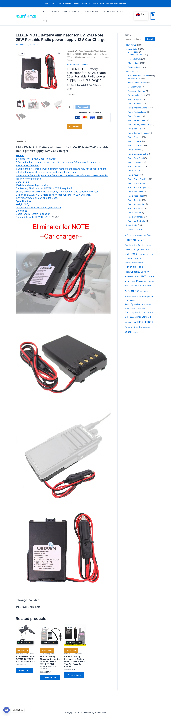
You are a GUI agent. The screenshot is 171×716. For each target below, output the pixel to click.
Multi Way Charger (130, 296)
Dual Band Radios (133, 258)
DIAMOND (145, 249)
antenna (140, 235)
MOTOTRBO (144, 291)
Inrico (133, 281)
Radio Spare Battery (135, 304)
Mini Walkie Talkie (143, 285)
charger (148, 245)
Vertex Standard (143, 317)
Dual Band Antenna (146, 254)
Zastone (135, 332)
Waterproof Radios (133, 327)
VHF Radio (128, 323)
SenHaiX (148, 304)
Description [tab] (21, 141)
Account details (70, 11)
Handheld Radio (134, 266)
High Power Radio (132, 276)
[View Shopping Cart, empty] (153, 16)
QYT (137, 300)
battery (141, 240)
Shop (45, 11)
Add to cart (83, 107)
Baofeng (130, 240)
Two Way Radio (133, 312)
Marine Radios (129, 286)
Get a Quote (74, 126)
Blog (45, 21)
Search (128, 35)
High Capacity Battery (137, 271)
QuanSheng (130, 300)
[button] (58, 11)
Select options (50, 677)
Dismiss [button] (122, 3)
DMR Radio (131, 253)
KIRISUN (151, 281)
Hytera (150, 276)
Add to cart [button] (24, 670)
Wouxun (146, 327)
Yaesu (128, 331)
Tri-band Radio (140, 308)
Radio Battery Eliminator (77, 64)
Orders (54, 11)
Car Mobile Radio (134, 245)
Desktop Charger (132, 249)
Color (69, 89)
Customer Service (90, 11)
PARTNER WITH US (112, 11)
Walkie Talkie (143, 322)
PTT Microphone (145, 296)
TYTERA (151, 313)
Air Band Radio (130, 235)
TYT (144, 312)
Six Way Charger (130, 308)
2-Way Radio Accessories (83, 51)
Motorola (132, 291)
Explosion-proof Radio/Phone (134, 262)
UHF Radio (129, 317)
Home (69, 51)
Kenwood (141, 281)
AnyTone (147, 235)
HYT (143, 276)
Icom (127, 281)
